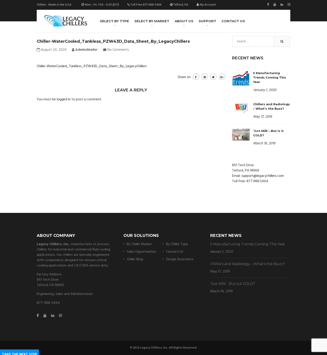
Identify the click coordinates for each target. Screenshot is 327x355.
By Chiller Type (177, 244)
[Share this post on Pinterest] (204, 76)
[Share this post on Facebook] (196, 76)
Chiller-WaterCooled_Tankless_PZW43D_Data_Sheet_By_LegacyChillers (92, 66)
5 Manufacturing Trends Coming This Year (269, 77)
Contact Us (233, 21)
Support (207, 21)
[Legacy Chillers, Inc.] (65, 21)
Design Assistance (179, 259)
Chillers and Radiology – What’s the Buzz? (247, 264)
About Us (184, 21)
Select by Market (151, 21)
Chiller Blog (135, 259)
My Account (208, 4)
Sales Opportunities (141, 252)
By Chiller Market (139, 244)
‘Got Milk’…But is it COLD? (232, 284)
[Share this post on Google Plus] (222, 76)
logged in (64, 99)
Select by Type (114, 21)
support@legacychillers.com (262, 176)
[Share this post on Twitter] (213, 76)
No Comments (118, 50)
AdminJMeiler (86, 50)
